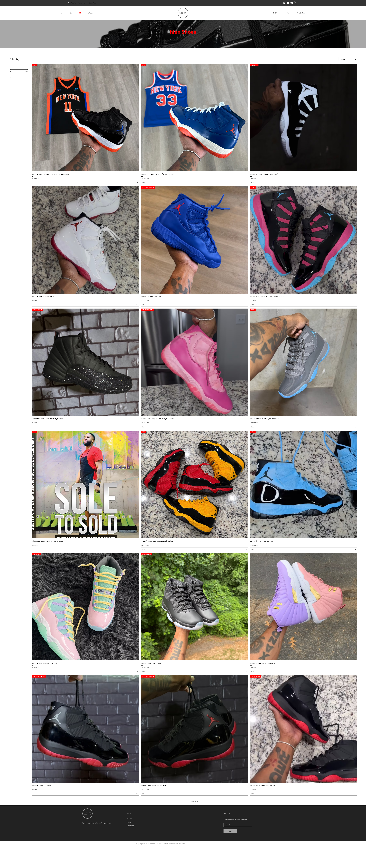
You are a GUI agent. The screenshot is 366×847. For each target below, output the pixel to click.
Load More (194, 801)
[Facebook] (288, 3)
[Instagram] (291, 3)
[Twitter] (284, 3)
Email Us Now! (73, 3)
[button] (296, 3)
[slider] (10, 69)
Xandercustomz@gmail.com (87, 3)
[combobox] (347, 59)
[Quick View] (85, 240)
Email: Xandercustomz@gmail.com (96, 823)
